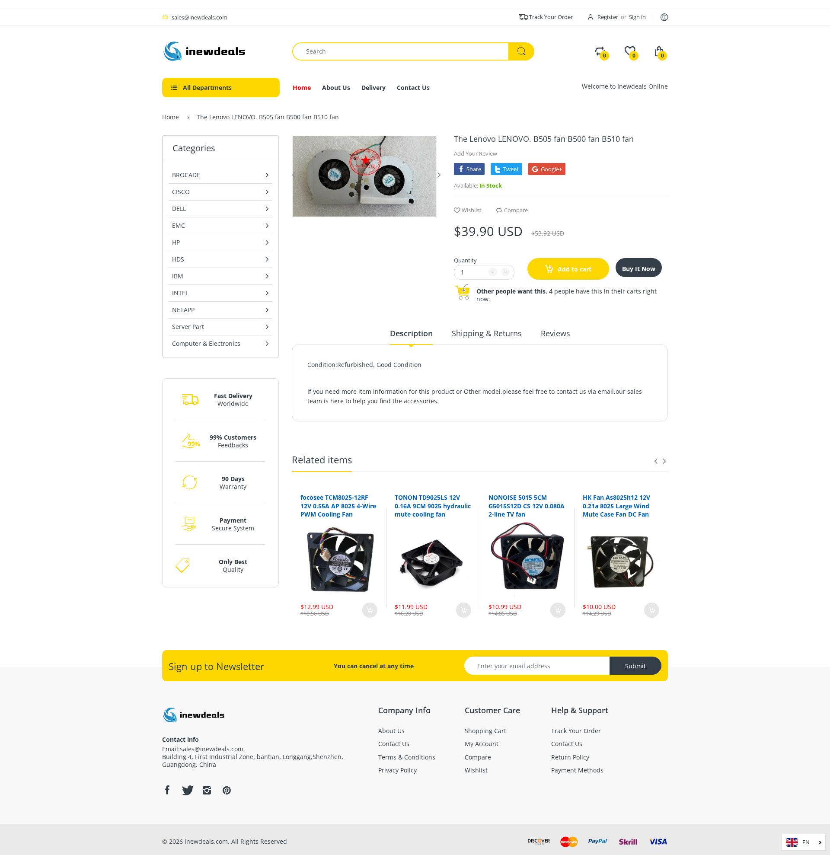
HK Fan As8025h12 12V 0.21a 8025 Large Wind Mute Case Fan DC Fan (616, 505)
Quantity (465, 260)
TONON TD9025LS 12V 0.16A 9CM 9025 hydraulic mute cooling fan (433, 505)
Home (170, 117)
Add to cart (573, 269)
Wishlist (472, 210)
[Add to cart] (369, 610)
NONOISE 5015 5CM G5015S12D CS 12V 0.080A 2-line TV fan (526, 505)
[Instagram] (206, 790)
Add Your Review (475, 153)
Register (607, 17)
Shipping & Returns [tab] (487, 333)
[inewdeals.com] (205, 50)
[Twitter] (187, 790)
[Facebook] (167, 790)
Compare (516, 210)
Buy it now (638, 269)
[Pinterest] (226, 790)
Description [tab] (411, 333)
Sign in (637, 17)
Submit (635, 666)
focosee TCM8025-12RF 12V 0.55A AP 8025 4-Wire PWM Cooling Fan (338, 505)
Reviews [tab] (555, 333)
